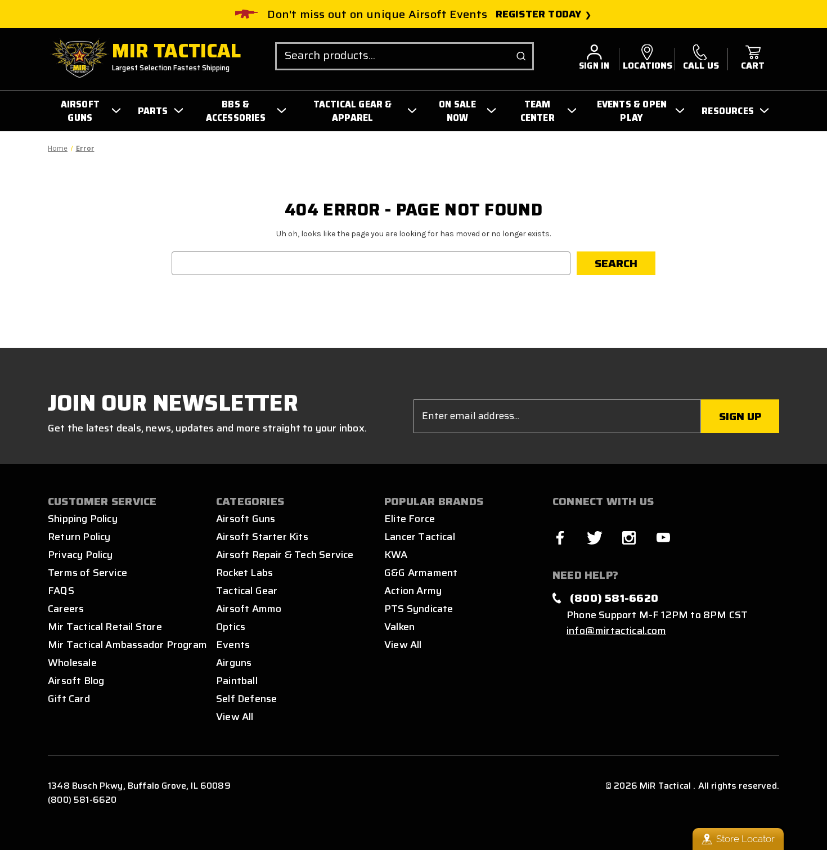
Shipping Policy (83, 519)
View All (235, 717)
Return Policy (79, 537)
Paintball (237, 681)
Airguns (233, 663)
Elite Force (409, 519)
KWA (396, 555)
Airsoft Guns (245, 519)
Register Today (539, 14)
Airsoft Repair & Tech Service (285, 555)
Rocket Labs (244, 573)
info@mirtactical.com (616, 630)
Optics (230, 627)
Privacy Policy (80, 555)
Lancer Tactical (419, 537)
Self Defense (246, 699)
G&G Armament (420, 573)
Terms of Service (87, 573)
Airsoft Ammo (248, 609)
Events (233, 645)
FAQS (61, 591)
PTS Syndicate (418, 609)
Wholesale (72, 663)
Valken (399, 627)
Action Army (413, 591)
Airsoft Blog (76, 681)
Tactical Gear (246, 591)
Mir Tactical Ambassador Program (127, 645)
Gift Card (69, 699)
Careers (66, 609)
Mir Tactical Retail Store (105, 627)
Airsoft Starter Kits (262, 537)
